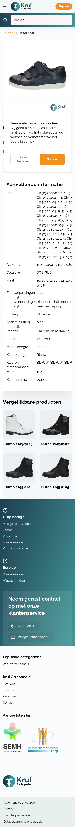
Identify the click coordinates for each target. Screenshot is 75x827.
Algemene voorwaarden (20, 802)
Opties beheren (23, 159)
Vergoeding (11, 536)
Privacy (9, 809)
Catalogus (10, 33)
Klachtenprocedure (16, 548)
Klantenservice (13, 542)
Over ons (9, 684)
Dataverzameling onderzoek (23, 821)
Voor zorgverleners (16, 664)
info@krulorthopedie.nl (33, 637)
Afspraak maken (63, 6)
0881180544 (26, 626)
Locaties (8, 690)
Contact (8, 530)
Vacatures (10, 696)
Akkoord (52, 159)
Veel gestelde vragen (17, 524)
